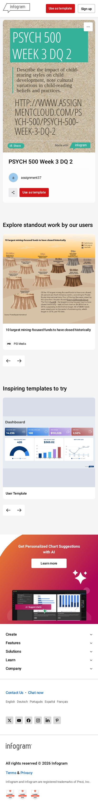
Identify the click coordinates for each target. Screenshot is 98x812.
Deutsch (22, 701)
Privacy (26, 773)
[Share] (13, 192)
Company (13, 668)
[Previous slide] (8, 360)
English (10, 701)
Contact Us (14, 692)
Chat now (36, 692)
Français (62, 701)
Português (36, 701)
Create (11, 634)
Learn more (49, 563)
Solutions (13, 651)
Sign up (86, 9)
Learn (10, 660)
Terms (11, 773)
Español (50, 701)
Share (17, 145)
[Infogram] (16, 8)
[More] (88, 26)
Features (13, 643)
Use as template (60, 8)
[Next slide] (19, 360)
